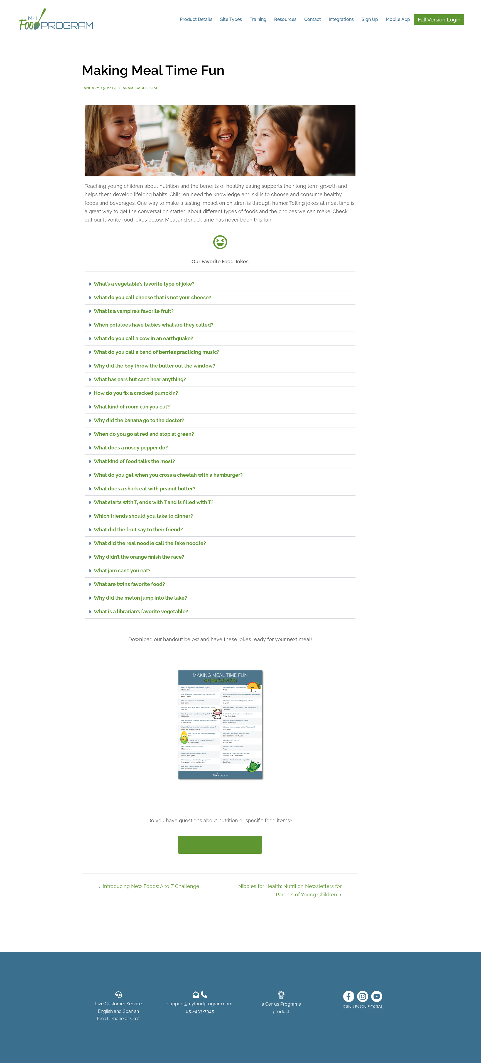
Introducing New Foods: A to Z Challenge (151, 886)
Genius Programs (283, 1004)
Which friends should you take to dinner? (143, 516)
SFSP (153, 88)
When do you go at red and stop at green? (144, 434)
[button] (220, 284)
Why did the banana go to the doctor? (139, 420)
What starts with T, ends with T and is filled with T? (153, 502)
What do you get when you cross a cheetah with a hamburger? (168, 475)
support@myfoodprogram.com (199, 1003)
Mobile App (398, 19)
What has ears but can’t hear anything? (140, 379)
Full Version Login (439, 19)
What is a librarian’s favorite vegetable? (141, 611)
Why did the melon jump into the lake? (140, 598)
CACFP (141, 88)
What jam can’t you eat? (122, 570)
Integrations (341, 19)
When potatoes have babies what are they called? (153, 325)
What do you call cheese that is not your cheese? (152, 297)
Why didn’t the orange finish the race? (139, 557)
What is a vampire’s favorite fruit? (134, 311)
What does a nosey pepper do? (131, 448)
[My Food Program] (56, 19)
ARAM (128, 88)
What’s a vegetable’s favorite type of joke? (144, 284)
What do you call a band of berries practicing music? (156, 352)
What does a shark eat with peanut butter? (144, 489)
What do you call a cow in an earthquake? (143, 338)
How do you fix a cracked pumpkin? (136, 393)
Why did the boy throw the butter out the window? (154, 366)
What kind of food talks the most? (134, 461)
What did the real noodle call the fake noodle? (150, 543)
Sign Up (370, 19)
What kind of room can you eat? (132, 407)
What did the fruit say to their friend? (138, 529)
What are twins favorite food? (129, 584)
